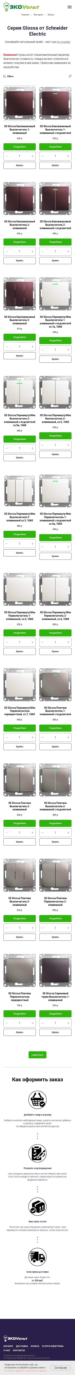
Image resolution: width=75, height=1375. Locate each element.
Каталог (8, 1346)
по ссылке (63, 41)
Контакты (19, 1350)
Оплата (35, 1346)
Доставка (22, 1346)
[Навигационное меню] (70, 7)
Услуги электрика (52, 1346)
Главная (25, 15)
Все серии (38, 15)
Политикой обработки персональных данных (25, 1371)
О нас (6, 1350)
